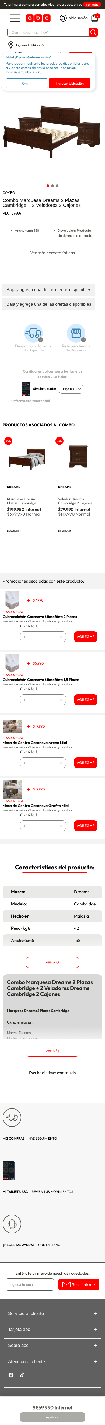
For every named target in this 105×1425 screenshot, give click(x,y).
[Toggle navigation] (15, 18)
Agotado (52, 1417)
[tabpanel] (52, 131)
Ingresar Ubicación (70, 83)
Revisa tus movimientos (38, 1192)
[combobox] (71, 389)
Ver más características (52, 252)
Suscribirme (83, 1284)
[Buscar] (93, 32)
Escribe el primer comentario (52, 1073)
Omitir (27, 83)
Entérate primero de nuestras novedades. (52, 1273)
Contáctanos (32, 1245)
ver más (92, 4)
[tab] (48, 185)
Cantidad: (29, 626)
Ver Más (53, 963)
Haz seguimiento (30, 1138)
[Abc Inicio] (37, 18)
